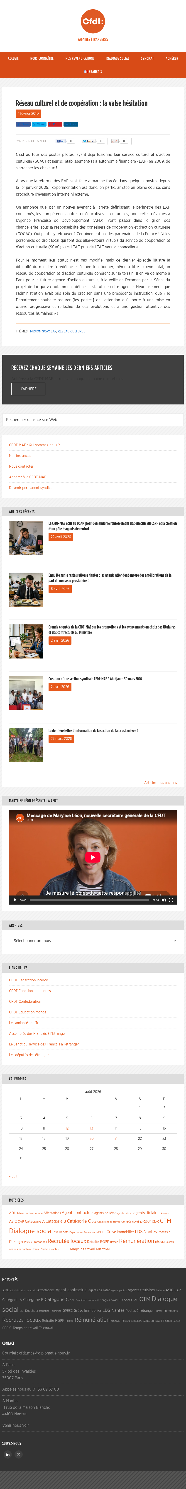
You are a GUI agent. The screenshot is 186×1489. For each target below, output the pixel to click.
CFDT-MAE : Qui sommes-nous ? (34, 445)
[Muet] (164, 900)
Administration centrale (30, 1213)
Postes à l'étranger (140, 1310)
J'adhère (28, 389)
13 (91, 1128)
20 (92, 1138)
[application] (93, 857)
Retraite (93, 1242)
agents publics (124, 1213)
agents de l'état (105, 1213)
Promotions (40, 1242)
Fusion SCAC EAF (43, 331)
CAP (21, 1221)
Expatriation (76, 1232)
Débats (64, 1232)
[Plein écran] (171, 900)
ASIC (13, 1221)
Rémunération (136, 1241)
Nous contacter (21, 466)
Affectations (52, 1213)
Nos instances (20, 456)
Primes (28, 1242)
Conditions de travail (108, 1222)
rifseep (114, 1242)
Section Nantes (50, 1249)
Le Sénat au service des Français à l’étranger (44, 1044)
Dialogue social (31, 1231)
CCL (94, 1222)
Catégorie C (79, 1221)
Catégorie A (35, 1221)
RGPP (104, 1242)
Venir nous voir (15, 1426)
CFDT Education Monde (27, 1012)
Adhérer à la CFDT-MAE (27, 477)
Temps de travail (82, 1249)
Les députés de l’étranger (29, 1055)
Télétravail (103, 1249)
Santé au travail (31, 1249)
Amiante (165, 1213)
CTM (165, 1221)
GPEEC (101, 1232)
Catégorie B (56, 1222)
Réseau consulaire (132, 1320)
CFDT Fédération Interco (28, 980)
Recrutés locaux (67, 1241)
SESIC (64, 1249)
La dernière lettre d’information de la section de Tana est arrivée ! (93, 730)
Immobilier (125, 1232)
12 (67, 1128)
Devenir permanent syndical (31, 488)
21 (116, 1138)
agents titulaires (146, 1213)
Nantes (150, 1232)
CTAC (155, 1221)
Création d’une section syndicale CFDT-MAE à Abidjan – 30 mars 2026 (95, 679)
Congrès (126, 1221)
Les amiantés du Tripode (28, 1023)
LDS (139, 1232)
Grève (111, 1232)
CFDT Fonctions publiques (30, 991)
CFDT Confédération (25, 1001)
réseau (160, 1242)
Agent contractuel (77, 1213)
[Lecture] (15, 900)
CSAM (147, 1221)
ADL (12, 1213)
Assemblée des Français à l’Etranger (37, 1033)
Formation (89, 1232)
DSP (56, 1232)
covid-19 (137, 1221)
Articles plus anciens (160, 783)
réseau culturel (71, 331)
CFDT (93, 21)
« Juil (13, 1176)
